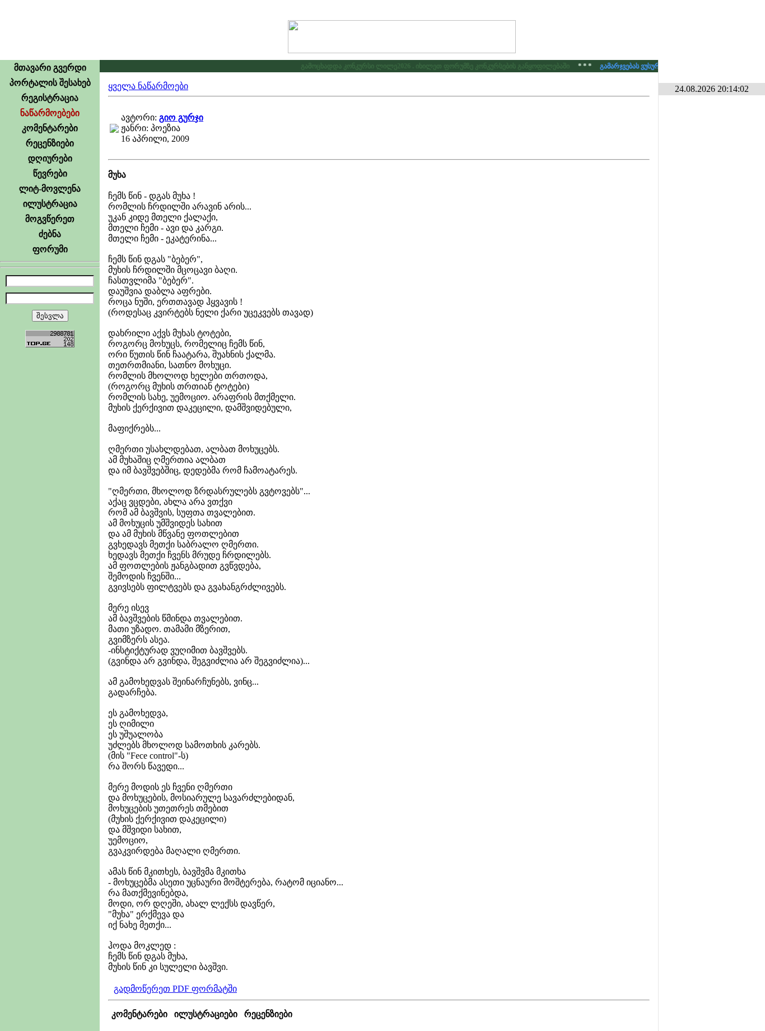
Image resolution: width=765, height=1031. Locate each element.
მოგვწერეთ (49, 219)
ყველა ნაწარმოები (148, 86)
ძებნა (50, 234)
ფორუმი (50, 249)
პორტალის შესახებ (50, 82)
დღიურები (50, 158)
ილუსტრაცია (50, 203)
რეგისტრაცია (49, 98)
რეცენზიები (50, 143)
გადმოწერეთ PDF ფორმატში (175, 988)
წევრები (50, 173)
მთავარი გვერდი (50, 67)
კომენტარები (50, 128)
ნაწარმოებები (50, 113)
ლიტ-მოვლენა (50, 188)
